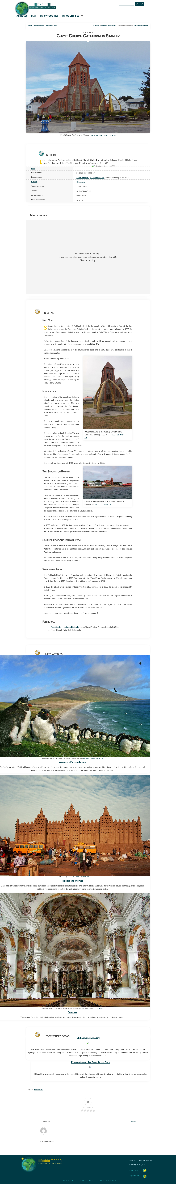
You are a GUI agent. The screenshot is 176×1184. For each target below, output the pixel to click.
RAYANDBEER (96, 135)
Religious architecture (108, 25)
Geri (74, 877)
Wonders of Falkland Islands (72, 762)
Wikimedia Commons (89, 758)
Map (33, 16)
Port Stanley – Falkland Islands (65, 627)
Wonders (38, 1089)
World (30, 25)
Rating (33, 169)
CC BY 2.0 (112, 135)
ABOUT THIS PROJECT (141, 1160)
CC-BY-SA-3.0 (99, 1008)
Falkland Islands (51, 25)
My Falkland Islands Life (88, 1037)
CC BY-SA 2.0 (106, 504)
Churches (96, 25)
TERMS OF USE (137, 1165)
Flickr (105, 135)
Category (34, 182)
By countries (70, 16)
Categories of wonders (141, 25)
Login (133, 1121)
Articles (21, 16)
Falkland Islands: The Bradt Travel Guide (90, 1062)
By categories (49, 16)
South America (39, 25)
